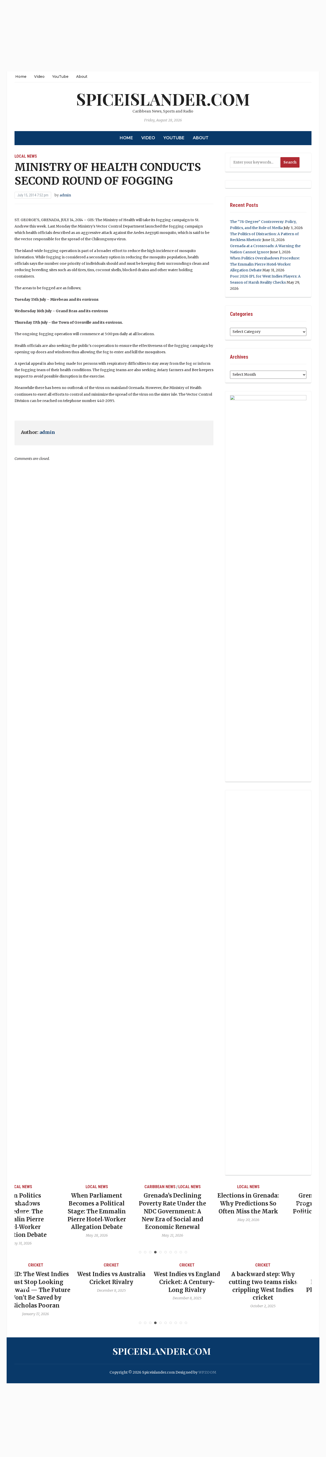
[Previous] (25, 1208)
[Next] (301, 1208)
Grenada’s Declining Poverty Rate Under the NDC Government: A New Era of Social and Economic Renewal (125, 1211)
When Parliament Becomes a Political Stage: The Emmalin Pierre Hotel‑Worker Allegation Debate (49, 1211)
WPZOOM (207, 1372)
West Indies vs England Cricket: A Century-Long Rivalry (125, 1282)
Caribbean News (112, 1186)
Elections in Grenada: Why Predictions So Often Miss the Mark (201, 1203)
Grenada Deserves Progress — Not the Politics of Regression (277, 1203)
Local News (26, 156)
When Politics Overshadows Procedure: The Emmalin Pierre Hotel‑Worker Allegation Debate (265, 264)
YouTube (60, 76)
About (81, 76)
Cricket (49, 1265)
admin (65, 195)
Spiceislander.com (163, 99)
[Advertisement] (153, 35)
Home (20, 76)
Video (39, 76)
